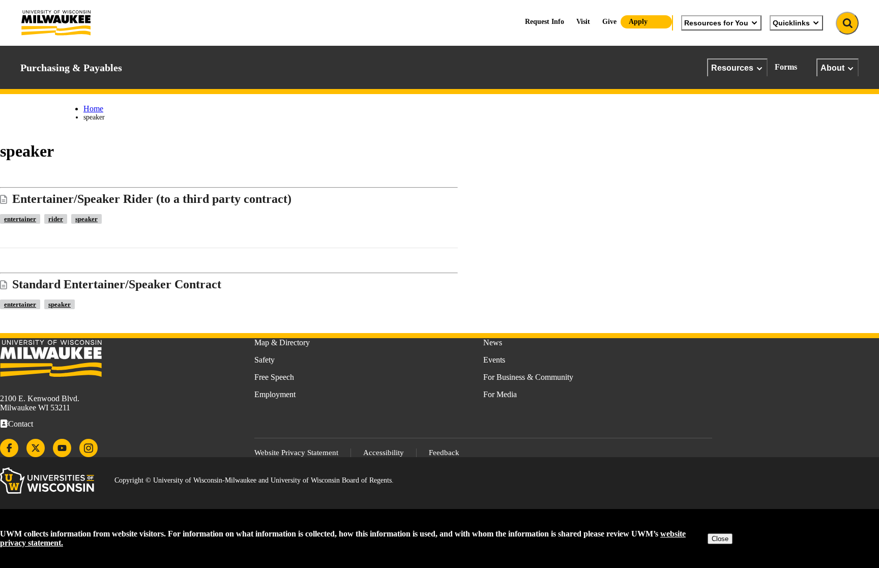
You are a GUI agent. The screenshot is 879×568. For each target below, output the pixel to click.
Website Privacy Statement (296, 453)
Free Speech (274, 377)
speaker (86, 219)
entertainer (20, 219)
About (832, 67)
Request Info (544, 21)
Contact (20, 424)
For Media (500, 394)
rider (55, 219)
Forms (786, 67)
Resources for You (716, 23)
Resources (732, 67)
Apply (638, 21)
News (492, 342)
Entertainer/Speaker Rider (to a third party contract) (151, 198)
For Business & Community (528, 377)
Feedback (444, 453)
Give (609, 21)
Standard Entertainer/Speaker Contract (116, 284)
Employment (275, 394)
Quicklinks (791, 23)
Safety (264, 359)
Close (720, 539)
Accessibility (383, 453)
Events (494, 359)
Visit (583, 21)
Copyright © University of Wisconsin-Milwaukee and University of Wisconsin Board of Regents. (254, 480)
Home (93, 108)
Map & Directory (282, 342)
